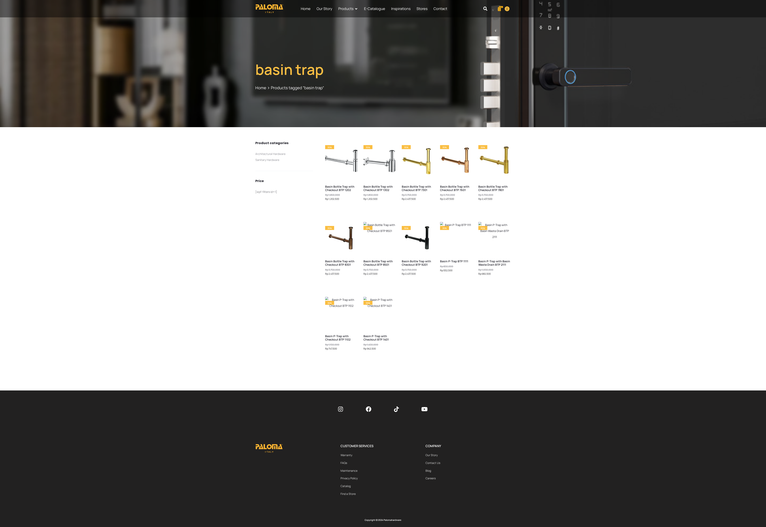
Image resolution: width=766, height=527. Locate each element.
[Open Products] (356, 8)
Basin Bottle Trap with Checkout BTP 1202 (339, 188)
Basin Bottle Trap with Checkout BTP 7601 (454, 188)
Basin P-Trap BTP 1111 (454, 261)
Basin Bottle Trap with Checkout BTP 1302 (378, 188)
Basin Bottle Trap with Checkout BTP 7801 (493, 188)
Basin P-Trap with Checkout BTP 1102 (337, 337)
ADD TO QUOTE (342, 209)
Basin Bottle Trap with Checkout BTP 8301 (339, 262)
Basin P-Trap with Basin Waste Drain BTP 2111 (494, 262)
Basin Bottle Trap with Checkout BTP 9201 (416, 262)
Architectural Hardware (270, 154)
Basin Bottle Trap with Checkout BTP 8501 (378, 262)
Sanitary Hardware (267, 160)
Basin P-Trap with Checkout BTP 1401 (376, 337)
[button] (485, 8)
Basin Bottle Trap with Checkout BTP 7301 (416, 188)
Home (260, 87)
